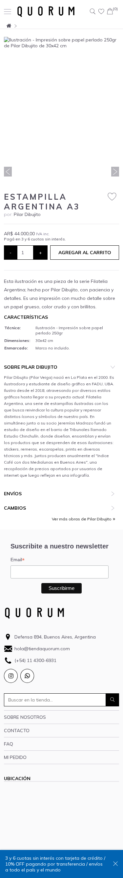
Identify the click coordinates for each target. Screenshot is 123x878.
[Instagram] (11, 676)
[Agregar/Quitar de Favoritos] (112, 197)
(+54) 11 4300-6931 (35, 660)
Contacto (17, 730)
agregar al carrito (84, 252)
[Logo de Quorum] (45, 11)
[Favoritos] (101, 11)
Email (17, 560)
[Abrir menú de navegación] (7, 11)
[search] (112, 699)
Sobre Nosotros (25, 717)
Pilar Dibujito (27, 214)
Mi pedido (15, 757)
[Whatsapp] (27, 676)
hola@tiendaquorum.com (42, 649)
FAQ (8, 744)
